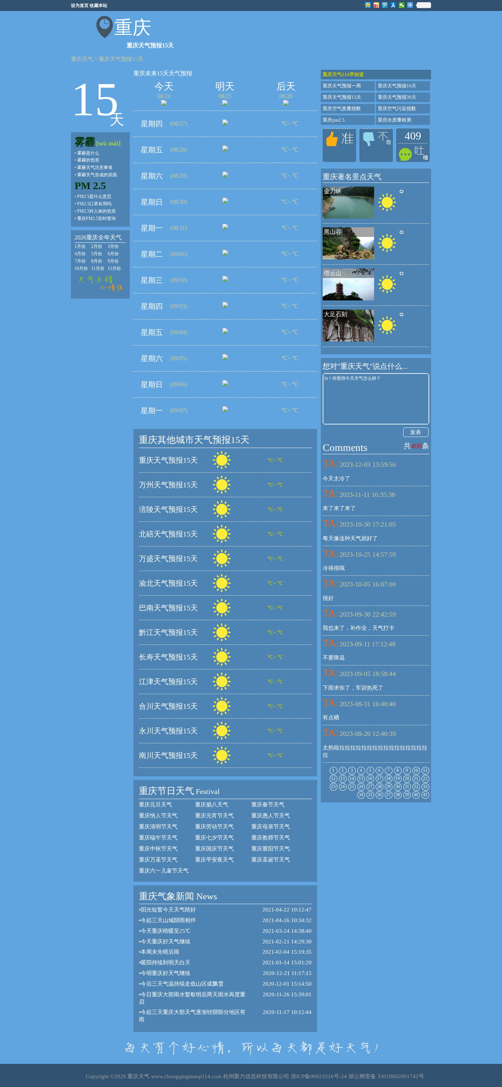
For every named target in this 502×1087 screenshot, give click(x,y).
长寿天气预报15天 (168, 657)
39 (407, 794)
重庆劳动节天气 (214, 827)
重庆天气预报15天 (121, 59)
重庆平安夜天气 (214, 860)
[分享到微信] (402, 5)
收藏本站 (98, 5)
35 (370, 794)
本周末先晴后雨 (160, 952)
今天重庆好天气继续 (165, 942)
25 (351, 786)
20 (407, 778)
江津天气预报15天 (168, 682)
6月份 (113, 253)
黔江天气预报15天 (168, 632)
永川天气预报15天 (168, 731)
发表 (415, 432)
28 (379, 786)
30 (397, 786)
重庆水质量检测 (394, 120)
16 (370, 778)
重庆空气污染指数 (397, 108)
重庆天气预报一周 (342, 86)
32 (416, 786)
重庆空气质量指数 (342, 108)
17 (379, 778)
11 (425, 770)
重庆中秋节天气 (158, 849)
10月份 (81, 268)
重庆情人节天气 (158, 816)
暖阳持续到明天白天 (165, 962)
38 (397, 794)
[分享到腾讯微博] (385, 5)
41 (425, 794)
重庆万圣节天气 (158, 860)
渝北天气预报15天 (168, 583)
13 (342, 778)
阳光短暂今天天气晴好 (168, 910)
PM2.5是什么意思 (94, 196)
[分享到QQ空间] (368, 5)
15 (361, 778)
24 (342, 786)
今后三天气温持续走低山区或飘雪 (182, 984)
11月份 (97, 268)
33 (425, 786)
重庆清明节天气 (158, 827)
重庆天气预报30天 (397, 97)
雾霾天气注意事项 (94, 167)
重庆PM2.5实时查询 (96, 218)
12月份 (114, 268)
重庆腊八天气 (211, 805)
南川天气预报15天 (168, 755)
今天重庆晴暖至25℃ (165, 931)
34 (361, 794)
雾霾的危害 (88, 160)
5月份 (96, 253)
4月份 (80, 253)
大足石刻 (335, 314)
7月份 (80, 261)
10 (416, 770)
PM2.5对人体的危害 (96, 211)
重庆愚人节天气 (270, 816)
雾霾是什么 (88, 153)
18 (388, 778)
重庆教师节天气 (270, 838)
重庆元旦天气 (155, 805)
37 (388, 794)
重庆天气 (82, 59)
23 (333, 786)
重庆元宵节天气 (214, 816)
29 (388, 786)
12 (333, 778)
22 (425, 778)
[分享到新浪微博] (376, 5)
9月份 (113, 261)
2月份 (96, 246)
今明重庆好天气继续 (165, 973)
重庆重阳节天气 (270, 849)
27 (370, 786)
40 (416, 794)
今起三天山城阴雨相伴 (168, 920)
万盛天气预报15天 (168, 559)
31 (407, 786)
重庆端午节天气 (158, 838)
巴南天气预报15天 (168, 608)
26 (361, 786)
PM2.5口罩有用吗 (94, 203)
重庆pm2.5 (334, 120)
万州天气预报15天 (168, 485)
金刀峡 (332, 191)
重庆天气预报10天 (397, 86)
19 (397, 778)
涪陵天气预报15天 (168, 509)
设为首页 (80, 5)
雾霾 (85, 142)
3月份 (113, 246)
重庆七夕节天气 (214, 838)
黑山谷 (332, 232)
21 (416, 778)
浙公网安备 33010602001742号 (386, 1076)
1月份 (80, 246)
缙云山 (332, 273)
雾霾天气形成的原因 (97, 174)
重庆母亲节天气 (270, 827)
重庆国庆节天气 (214, 849)
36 (379, 794)
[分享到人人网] (393, 5)
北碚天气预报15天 (168, 534)
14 (351, 778)
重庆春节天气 (267, 805)
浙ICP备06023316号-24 (319, 1076)
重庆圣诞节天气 (270, 860)
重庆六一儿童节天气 (164, 871)
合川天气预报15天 (168, 706)
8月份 (96, 261)
